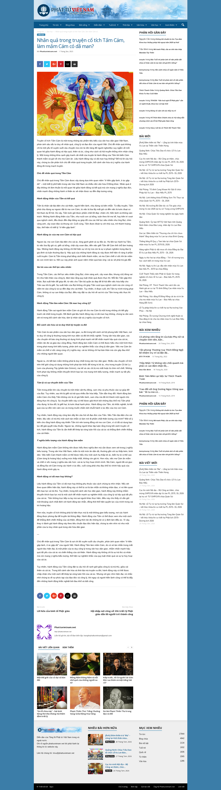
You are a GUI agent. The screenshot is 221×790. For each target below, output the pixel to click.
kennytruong (144, 70)
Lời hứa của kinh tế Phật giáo (53, 610)
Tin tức (56, 25)
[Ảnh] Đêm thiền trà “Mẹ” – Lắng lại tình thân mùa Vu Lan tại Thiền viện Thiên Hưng (160, 144)
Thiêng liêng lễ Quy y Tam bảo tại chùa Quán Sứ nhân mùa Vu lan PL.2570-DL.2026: (160, 243)
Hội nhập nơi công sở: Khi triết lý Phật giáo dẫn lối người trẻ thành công (112, 612)
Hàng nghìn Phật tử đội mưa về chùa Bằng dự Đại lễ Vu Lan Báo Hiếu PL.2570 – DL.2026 (161, 251)
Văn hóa (140, 25)
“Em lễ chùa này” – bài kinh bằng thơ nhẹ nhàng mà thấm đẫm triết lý (51, 714)
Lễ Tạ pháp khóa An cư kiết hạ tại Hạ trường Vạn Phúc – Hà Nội (161, 309)
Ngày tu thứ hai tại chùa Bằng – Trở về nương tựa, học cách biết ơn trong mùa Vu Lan (161, 259)
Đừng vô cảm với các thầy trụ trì (163, 111)
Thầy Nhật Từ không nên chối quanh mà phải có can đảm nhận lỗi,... (161, 364)
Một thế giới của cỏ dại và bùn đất (51, 678)
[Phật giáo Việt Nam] (110, 10)
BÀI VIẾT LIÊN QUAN (48, 647)
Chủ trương (122, 786)
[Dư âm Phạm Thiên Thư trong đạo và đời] (118, 697)
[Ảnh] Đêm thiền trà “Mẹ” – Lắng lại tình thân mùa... (117, 736)
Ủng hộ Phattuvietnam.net (164, 786)
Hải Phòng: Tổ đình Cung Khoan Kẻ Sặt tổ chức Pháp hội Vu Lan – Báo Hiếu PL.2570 (160, 191)
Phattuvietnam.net (48, 51)
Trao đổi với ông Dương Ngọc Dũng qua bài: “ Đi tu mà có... (161, 390)
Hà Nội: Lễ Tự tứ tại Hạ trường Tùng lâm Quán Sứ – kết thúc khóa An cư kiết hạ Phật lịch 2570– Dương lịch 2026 (161, 181)
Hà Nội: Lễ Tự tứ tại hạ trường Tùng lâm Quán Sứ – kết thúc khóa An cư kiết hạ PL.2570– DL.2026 (161, 171)
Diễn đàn (98, 25)
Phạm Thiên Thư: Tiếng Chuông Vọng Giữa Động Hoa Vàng (85, 712)
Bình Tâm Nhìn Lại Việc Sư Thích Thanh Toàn (160, 377)
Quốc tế (142, 752)
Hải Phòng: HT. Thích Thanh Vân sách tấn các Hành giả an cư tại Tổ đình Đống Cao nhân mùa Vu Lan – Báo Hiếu (161, 288)
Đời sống (83, 25)
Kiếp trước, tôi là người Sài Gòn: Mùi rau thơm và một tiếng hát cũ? (118, 680)
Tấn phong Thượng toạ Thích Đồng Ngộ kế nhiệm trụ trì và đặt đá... (161, 351)
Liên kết (181, 786)
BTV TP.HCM (144, 356)
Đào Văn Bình (145, 369)
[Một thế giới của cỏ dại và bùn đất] (52, 664)
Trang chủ (43, 25)
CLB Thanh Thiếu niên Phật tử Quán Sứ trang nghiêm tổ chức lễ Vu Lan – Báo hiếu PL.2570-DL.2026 (159, 277)
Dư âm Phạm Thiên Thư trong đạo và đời (117, 712)
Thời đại (126, 25)
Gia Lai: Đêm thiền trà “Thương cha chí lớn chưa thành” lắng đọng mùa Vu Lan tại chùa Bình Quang (161, 235)
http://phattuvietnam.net (62, 631)
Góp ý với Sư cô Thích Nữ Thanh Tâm (165, 128)
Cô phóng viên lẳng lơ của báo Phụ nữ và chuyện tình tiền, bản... (161, 338)
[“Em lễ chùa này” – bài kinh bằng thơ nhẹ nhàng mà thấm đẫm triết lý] (52, 697)
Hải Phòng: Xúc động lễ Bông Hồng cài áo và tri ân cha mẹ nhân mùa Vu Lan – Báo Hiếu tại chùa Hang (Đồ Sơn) (161, 299)
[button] (183, 25)
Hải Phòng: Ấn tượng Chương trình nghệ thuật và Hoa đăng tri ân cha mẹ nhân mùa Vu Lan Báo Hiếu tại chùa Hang (161, 319)
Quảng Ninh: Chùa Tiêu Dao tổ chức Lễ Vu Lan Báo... (118, 751)
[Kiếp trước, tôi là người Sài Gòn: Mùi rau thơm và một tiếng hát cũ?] (118, 664)
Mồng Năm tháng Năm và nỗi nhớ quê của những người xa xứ (84, 680)
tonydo (142, 59)
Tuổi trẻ (112, 25)
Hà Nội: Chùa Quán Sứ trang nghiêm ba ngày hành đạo (161, 215)
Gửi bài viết (145, 786)
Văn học (154, 25)
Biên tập (134, 786)
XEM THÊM (68, 647)
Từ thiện (142, 757)
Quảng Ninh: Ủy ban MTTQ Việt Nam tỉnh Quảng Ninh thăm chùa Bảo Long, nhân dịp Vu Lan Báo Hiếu (160, 225)
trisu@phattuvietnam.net (63, 753)
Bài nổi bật (143, 743)
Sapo (51, 786)
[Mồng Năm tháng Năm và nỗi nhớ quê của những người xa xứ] (85, 664)
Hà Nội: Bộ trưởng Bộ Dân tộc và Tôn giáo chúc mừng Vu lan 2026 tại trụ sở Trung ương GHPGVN (161, 207)
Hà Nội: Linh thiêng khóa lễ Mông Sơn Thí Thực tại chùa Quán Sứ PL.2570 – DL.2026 (161, 199)
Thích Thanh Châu (146, 90)
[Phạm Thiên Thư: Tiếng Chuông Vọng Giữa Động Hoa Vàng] (85, 697)
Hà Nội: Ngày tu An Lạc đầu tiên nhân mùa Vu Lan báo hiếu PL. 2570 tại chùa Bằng (161, 267)
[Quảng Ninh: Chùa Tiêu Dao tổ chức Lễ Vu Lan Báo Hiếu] (95, 754)
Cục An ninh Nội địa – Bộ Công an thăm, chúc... (116, 765)
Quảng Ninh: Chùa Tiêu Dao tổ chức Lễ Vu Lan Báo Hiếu (159, 152)
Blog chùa (70, 25)
